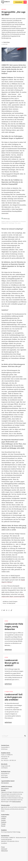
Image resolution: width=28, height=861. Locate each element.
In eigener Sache (9, 691)
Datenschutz (4, 851)
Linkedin (3, 818)
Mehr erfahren (5, 788)
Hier (2, 807)
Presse (3, 847)
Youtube (3, 820)
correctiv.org (5, 2)
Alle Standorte (5, 783)
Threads (3, 824)
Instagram (3, 816)
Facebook (3, 822)
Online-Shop (4, 777)
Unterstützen (18, 2)
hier (19, 832)
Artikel (4, 9)
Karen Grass (7, 42)
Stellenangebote (16, 801)
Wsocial (3, 826)
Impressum (4, 849)
